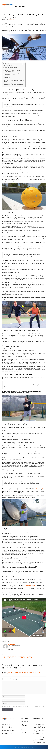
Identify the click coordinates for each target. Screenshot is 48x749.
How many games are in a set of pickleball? (15, 80)
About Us (23, 732)
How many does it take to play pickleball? (15, 84)
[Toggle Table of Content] (23, 64)
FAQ (5, 78)
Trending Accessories (19, 6)
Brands (16, 2)
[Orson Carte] (5, 648)
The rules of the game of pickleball (12, 70)
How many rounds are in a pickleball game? (15, 81)
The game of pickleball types (10, 67)
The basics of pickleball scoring (11, 65)
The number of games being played (13, 73)
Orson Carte (11, 644)
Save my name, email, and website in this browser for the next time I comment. (24, 706)
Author (4, 641)
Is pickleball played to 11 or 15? (12, 83)
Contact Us (24, 735)
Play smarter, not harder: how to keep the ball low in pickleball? (17, 656)
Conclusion (6, 85)
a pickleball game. (30, 585)
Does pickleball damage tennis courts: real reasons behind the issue (18, 657)
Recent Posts (9, 641)
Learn (23, 2)
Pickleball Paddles (34, 2)
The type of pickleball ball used (11, 76)
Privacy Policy (24, 721)
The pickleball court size (9, 74)
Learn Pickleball (7, 654)
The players (6, 68)
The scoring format (10, 71)
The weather (7, 77)
